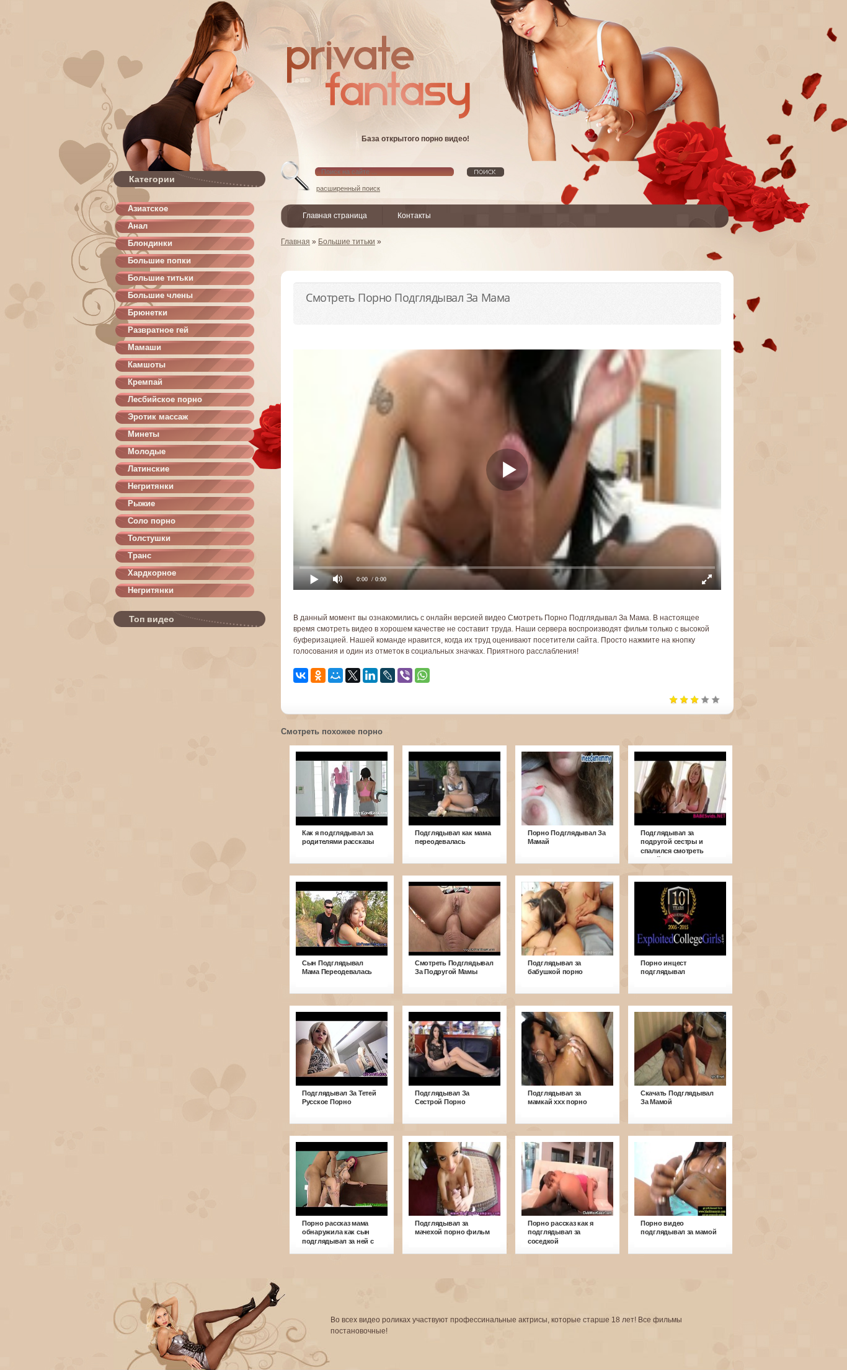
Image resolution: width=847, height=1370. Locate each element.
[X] (352, 675)
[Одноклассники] (318, 675)
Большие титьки (160, 278)
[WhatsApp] (422, 675)
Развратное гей (158, 330)
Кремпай (145, 382)
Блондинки (150, 243)
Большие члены (160, 295)
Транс (139, 555)
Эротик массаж (158, 416)
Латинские (148, 468)
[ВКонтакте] (300, 675)
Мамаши (144, 347)
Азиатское (148, 208)
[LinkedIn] (370, 675)
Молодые (147, 451)
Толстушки (149, 538)
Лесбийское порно (165, 399)
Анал (138, 226)
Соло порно (151, 520)
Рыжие (141, 503)
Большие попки (159, 260)
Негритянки (151, 486)
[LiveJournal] (387, 675)
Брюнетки (147, 312)
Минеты (143, 434)
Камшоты (147, 364)
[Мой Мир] (335, 675)
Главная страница (335, 215)
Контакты (414, 215)
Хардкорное (152, 572)
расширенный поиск (348, 188)
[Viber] (404, 675)
